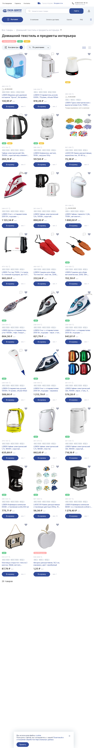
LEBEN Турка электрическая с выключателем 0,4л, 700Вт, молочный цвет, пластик (77, 104)
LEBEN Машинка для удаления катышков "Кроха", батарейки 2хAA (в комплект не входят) (14, 96)
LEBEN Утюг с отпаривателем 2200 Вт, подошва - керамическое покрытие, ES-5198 (14, 215)
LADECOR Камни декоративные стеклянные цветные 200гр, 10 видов (46, 505)
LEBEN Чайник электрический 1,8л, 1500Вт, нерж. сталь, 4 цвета (77, 389)
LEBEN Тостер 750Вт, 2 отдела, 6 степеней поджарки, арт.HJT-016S (15, 273)
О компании (34, 19)
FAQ (81, 19)
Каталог (14, 19)
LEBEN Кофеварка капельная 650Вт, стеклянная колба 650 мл (15, 505)
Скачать (69, 19)
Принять (22, 744)
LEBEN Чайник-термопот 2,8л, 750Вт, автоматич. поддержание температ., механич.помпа (77, 215)
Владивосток (58, 3)
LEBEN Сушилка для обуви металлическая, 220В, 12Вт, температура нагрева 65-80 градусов (76, 273)
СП (20, 41)
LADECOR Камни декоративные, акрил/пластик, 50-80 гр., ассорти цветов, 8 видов (78, 154)
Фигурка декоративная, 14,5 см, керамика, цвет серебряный (46, 564)
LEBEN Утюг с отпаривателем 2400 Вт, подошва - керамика (45, 389)
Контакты (27, 3)
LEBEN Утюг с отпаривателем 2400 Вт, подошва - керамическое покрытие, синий (78, 331)
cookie (38, 735)
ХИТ (27, 41)
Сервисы (18, 3)
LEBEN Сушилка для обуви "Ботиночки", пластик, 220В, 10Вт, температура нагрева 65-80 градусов (46, 273)
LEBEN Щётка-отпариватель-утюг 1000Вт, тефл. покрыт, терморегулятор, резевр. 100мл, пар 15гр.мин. (15, 331)
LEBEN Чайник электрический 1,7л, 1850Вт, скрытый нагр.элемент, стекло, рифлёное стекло (15, 447)
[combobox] (38, 47)
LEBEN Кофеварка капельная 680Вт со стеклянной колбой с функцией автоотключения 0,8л (78, 505)
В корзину (10, 106)
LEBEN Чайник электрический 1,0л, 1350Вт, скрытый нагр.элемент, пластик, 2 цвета (46, 215)
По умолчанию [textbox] (38, 47)
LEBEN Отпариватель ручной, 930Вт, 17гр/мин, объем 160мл (45, 96)
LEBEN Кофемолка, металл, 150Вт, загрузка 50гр (44, 154)
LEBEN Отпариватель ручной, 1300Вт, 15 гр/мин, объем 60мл (14, 389)
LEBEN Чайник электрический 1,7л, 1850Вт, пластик (45, 447)
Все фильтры (15, 47)
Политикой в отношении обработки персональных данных (40, 738)
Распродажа (9, 41)
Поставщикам (7, 3)
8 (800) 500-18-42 (81, 3)
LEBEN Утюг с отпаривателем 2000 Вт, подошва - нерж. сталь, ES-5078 (46, 331)
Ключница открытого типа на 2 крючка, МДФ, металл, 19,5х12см (14, 564)
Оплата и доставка (52, 19)
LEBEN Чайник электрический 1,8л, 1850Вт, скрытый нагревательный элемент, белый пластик (78, 447)
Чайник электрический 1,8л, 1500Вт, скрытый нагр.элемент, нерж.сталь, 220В (15, 154)
